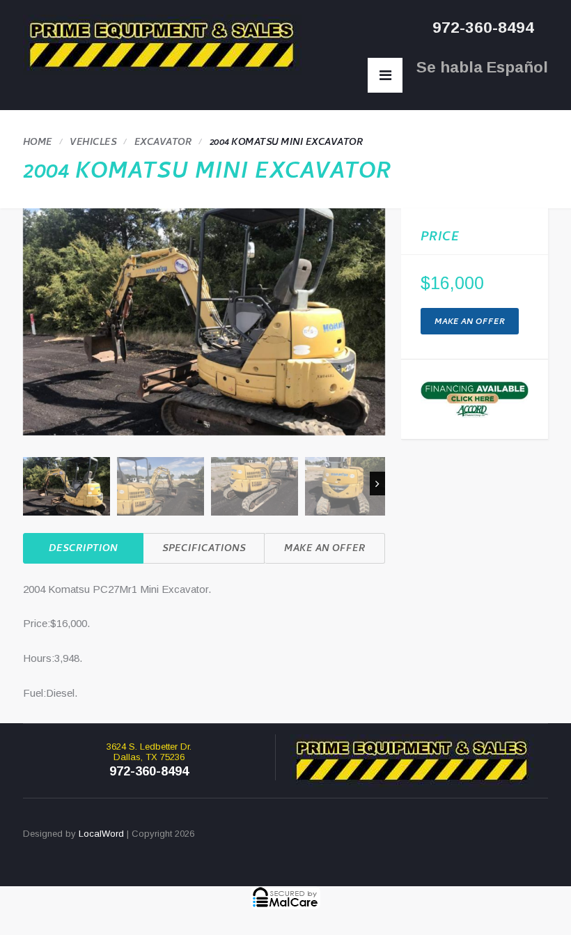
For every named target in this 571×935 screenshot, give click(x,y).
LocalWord (101, 833)
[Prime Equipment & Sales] (162, 45)
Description (83, 549)
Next (377, 483)
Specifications (204, 549)
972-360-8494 (483, 27)
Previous (30, 483)
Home (37, 143)
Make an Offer (325, 549)
